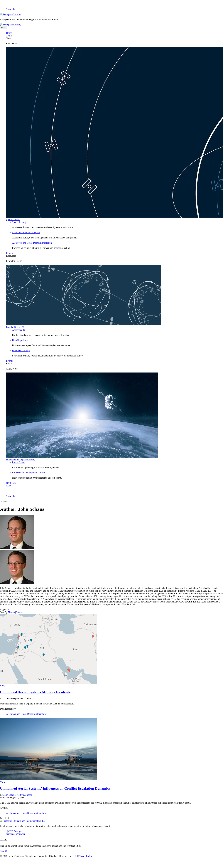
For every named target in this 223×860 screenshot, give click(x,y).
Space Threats (13, 219)
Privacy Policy (85, 856)
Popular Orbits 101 (15, 327)
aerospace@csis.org (15, 834)
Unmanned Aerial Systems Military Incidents (35, 692)
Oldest (19, 612)
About (9, 485)
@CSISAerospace (15, 831)
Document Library (21, 350)
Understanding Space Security (20, 459)
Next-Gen (11, 483)
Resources (11, 253)
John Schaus (9, 795)
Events (9, 360)
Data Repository (20, 340)
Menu (3, 27)
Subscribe (10, 9)
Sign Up (4, 851)
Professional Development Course (28, 472)
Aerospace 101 (19, 330)
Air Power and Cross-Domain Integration (32, 242)
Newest (11, 612)
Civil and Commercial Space (26, 232)
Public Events (18, 462)
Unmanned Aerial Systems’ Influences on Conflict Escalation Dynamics (55, 788)
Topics (9, 35)
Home (9, 33)
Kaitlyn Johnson (24, 795)
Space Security (19, 222)
